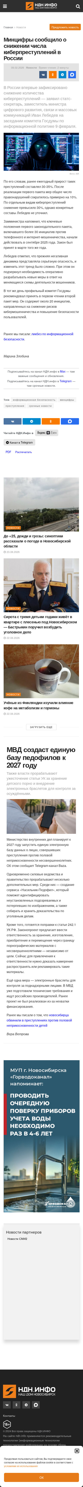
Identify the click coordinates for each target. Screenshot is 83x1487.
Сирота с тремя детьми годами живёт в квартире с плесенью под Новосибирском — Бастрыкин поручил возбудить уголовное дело (40, 624)
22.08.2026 (13, 638)
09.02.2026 (17, 67)
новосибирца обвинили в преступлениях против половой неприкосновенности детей (39, 1020)
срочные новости (40, 405)
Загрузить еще (41, 727)
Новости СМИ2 (17, 1239)
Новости (21, 27)
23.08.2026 (13, 552)
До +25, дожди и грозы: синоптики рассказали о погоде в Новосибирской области (37, 541)
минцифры (67, 399)
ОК (41, 1477)
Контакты (9, 1416)
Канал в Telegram (21, 442)
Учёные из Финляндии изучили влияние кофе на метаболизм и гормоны (38, 705)
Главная (8, 27)
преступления (15, 405)
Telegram (66, 381)
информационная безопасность (34, 399)
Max (62, 371)
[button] (77, 1451)
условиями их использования (21, 1466)
